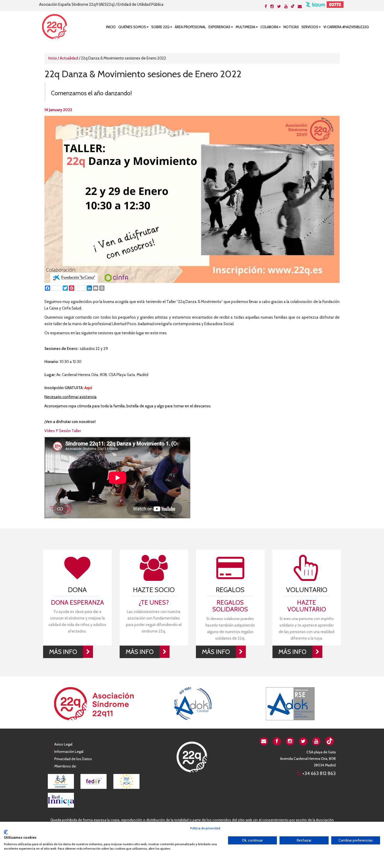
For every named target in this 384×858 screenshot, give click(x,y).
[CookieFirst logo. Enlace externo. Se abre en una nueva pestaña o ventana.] (6, 832)
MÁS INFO (63, 652)
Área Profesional (190, 27)
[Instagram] (272, 6)
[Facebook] (266, 6)
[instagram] (290, 740)
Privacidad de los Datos (73, 758)
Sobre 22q (160, 27)
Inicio (111, 27)
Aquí (88, 387)
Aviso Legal (63, 744)
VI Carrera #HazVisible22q (346, 27)
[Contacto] (300, 6)
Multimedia (245, 27)
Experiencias (219, 27)
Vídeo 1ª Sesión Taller (62, 430)
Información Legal (68, 751)
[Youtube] (286, 6)
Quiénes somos (132, 27)
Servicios (309, 27)
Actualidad (69, 58)
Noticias (291, 27)
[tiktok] (292, 6)
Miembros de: (65, 766)
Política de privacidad (205, 828)
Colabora (269, 27)
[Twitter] (279, 6)
